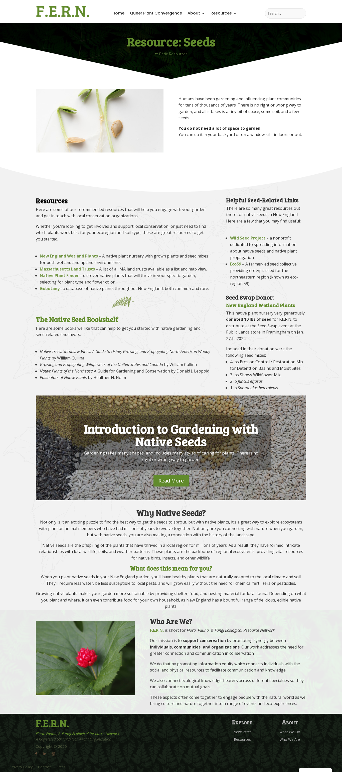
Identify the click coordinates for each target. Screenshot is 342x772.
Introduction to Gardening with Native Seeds (171, 435)
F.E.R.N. (157, 630)
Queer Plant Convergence (156, 14)
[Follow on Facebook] (36, 754)
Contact (44, 767)
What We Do (289, 732)
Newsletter (242, 732)
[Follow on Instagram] (53, 754)
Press (60, 767)
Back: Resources (173, 53)
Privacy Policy (22, 767)
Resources (221, 14)
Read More (171, 480)
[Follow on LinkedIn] (44, 754)
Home (118, 14)
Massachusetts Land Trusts (67, 269)
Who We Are (290, 740)
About (194, 14)
